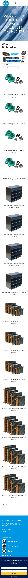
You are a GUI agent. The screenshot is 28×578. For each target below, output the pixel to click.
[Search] (15, 3)
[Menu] (19, 3)
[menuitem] (15, 3)
